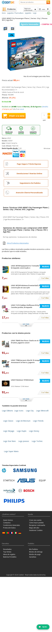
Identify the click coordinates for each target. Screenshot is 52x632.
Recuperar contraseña (37, 525)
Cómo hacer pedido (36, 523)
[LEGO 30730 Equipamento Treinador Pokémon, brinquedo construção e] (5, 269)
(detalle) (45, 106)
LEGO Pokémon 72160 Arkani (22, 380)
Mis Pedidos (33, 549)
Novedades (7, 549)
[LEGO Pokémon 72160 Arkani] (5, 383)
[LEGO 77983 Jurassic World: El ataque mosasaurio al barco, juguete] (5, 363)
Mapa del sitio (34, 528)
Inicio (4, 13)
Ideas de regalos (9, 554)
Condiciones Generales (11, 525)
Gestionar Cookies (35, 530)
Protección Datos (9, 528)
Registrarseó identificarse (28, 9)
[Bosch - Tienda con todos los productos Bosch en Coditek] (26, 491)
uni (44, 120)
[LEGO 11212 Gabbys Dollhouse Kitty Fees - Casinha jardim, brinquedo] (5, 308)
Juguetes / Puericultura (15, 13)
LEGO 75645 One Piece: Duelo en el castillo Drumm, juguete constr (28, 341)
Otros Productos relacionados (18, 243)
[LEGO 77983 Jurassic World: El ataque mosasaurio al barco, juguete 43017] (30, 367)
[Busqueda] (48, 2)
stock (22, 109)
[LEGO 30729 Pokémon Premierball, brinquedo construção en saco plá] (5, 289)
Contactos (6, 523)
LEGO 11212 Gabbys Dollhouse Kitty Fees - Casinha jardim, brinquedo (27, 306)
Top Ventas (7, 552)
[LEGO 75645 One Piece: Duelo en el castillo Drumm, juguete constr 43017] (30, 348)
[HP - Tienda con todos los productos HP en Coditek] (7, 470)
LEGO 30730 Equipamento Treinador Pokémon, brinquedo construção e (29, 267)
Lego (34, 13)
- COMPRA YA (36, 24)
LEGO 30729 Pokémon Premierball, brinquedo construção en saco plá (29, 286)
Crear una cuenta (35, 520)
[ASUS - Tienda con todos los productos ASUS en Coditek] (26, 480)
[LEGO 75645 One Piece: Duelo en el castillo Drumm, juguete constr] (5, 344)
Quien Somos (8, 520)
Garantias (32, 557)
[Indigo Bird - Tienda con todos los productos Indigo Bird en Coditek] (9, 491)
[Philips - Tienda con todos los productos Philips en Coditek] (14, 501)
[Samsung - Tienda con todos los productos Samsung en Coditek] (25, 470)
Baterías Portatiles (9, 557)
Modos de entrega (35, 552)
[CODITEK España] (8, 2)
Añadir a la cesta (16, 115)
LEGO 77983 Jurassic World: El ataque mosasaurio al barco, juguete (25, 361)
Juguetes (28, 13)
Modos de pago (35, 554)
